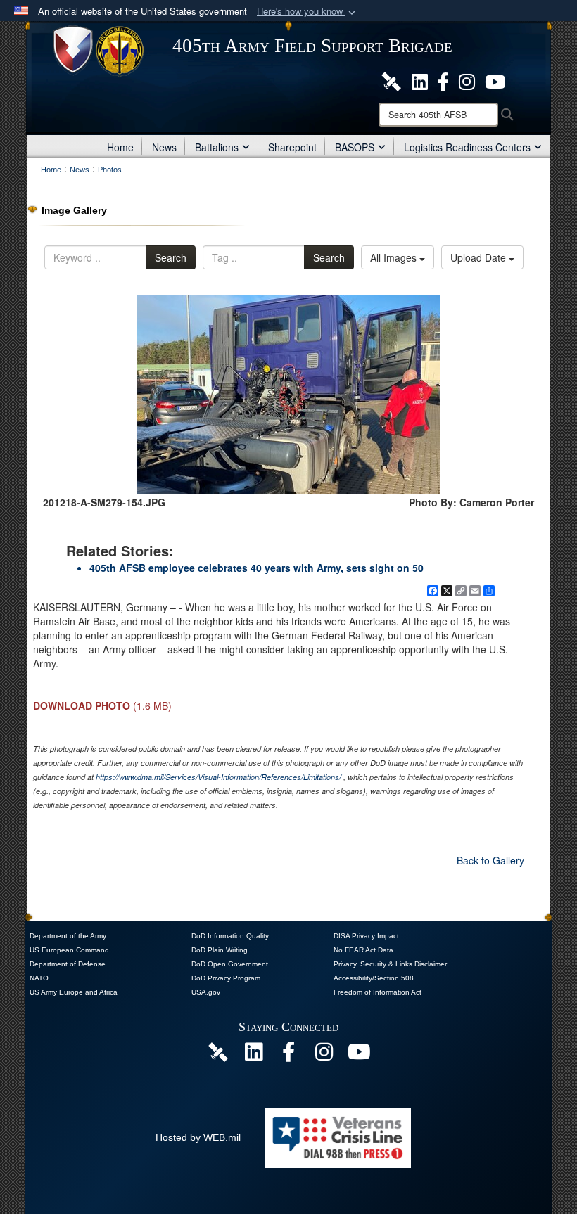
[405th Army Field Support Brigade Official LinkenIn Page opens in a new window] (253, 1055)
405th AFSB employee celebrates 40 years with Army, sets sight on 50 (256, 568)
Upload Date (479, 257)
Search (170, 257)
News (164, 147)
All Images (394, 257)
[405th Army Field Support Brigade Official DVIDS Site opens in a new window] (391, 80)
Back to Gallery (490, 860)
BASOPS (354, 147)
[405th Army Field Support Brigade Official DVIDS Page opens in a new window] (218, 1051)
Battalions (217, 147)
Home (120, 147)
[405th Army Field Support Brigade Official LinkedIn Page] (420, 80)
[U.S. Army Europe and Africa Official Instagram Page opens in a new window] (467, 80)
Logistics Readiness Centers (467, 147)
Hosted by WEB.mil (198, 1137)
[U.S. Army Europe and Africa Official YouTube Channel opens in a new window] (495, 80)
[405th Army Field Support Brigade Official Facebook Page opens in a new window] (443, 80)
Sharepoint (292, 147)
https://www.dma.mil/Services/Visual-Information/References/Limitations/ (218, 777)
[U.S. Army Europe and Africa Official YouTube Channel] (358, 1055)
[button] (307, 11)
